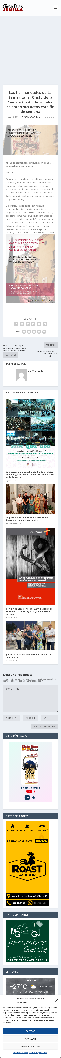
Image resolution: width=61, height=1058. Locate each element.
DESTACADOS (28, 117)
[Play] (27, 797)
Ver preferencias (30, 1046)
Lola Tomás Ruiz (36, 371)
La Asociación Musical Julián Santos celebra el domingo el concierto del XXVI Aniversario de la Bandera (30, 474)
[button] (56, 1000)
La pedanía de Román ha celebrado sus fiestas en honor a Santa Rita (27, 518)
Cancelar (30, 1038)
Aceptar (30, 1031)
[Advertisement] (30, 47)
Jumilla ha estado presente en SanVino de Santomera (28, 655)
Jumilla (39, 117)
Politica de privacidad (38, 1053)
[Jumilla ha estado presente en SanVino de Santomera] (30, 635)
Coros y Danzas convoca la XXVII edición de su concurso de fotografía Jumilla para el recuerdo (29, 611)
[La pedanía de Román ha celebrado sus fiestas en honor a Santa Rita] (30, 499)
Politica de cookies (20, 1053)
